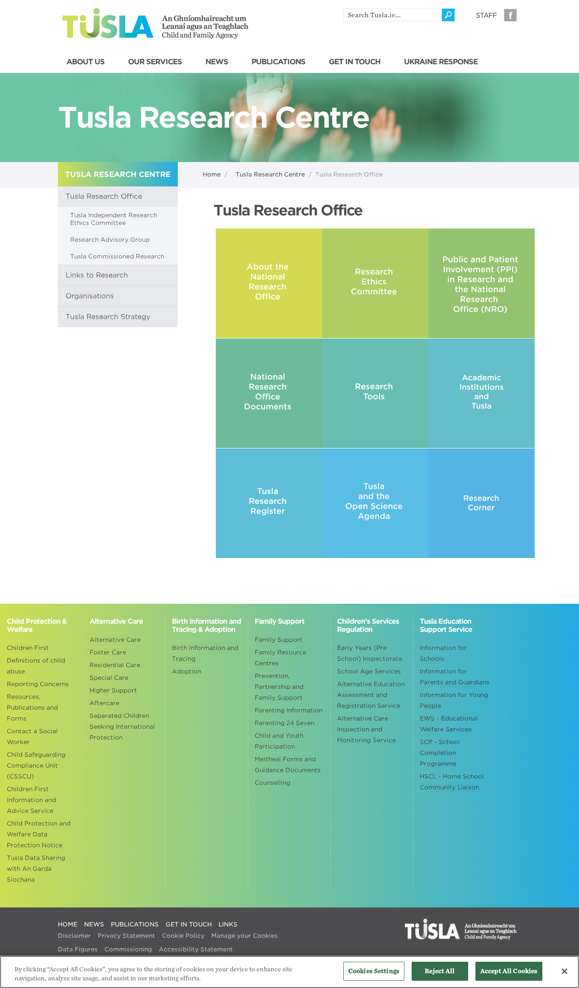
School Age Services (369, 671)
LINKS (227, 924)
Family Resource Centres (280, 658)
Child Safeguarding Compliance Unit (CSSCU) (36, 765)
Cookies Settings (373, 971)
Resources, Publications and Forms (32, 707)
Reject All (440, 971)
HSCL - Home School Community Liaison (452, 782)
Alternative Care (115, 639)
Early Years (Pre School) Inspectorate (369, 653)
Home (212, 174)
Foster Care (108, 652)
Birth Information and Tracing (205, 653)
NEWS (216, 62)
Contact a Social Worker (32, 736)
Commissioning (128, 949)
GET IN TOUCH (354, 62)
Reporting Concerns (38, 684)
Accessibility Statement (196, 949)
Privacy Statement (126, 935)
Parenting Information (289, 710)
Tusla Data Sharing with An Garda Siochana (36, 868)
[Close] (564, 971)
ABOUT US (85, 62)
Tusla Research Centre (270, 174)
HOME (67, 924)
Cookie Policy (183, 935)
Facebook (510, 15)
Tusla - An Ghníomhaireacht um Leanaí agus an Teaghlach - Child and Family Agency (155, 23)
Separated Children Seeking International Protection (122, 726)
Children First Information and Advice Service (31, 800)
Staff (486, 15)
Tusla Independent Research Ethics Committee (113, 219)
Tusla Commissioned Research (117, 256)
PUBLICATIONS (278, 62)
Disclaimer (74, 935)
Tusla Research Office (104, 196)
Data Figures (78, 949)
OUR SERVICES (155, 62)
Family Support (279, 639)
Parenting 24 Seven (284, 723)
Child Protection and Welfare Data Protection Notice (39, 834)
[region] (289, 972)
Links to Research (97, 275)
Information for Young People (454, 700)
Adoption (186, 671)
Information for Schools (443, 653)
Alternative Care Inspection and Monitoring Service (366, 729)
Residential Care (115, 665)
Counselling (272, 782)
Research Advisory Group (110, 239)
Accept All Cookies (508, 971)
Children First (28, 647)
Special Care (109, 677)
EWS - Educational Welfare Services (449, 724)
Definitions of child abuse (36, 666)
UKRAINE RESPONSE (441, 62)
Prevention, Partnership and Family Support (279, 687)
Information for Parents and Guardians (454, 677)
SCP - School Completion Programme (440, 753)
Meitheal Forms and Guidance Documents (288, 764)
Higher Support (113, 690)
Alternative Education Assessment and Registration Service (371, 695)
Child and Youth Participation (279, 741)
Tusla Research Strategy (108, 317)
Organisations (90, 296)
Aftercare (104, 703)
